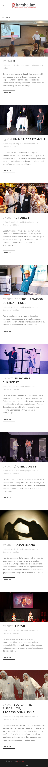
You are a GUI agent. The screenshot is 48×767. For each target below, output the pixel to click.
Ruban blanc (24, 545)
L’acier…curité (25, 466)
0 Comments (37, 65)
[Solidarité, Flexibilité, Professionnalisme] (24, 685)
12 (16, 310)
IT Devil (20, 626)
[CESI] (24, 39)
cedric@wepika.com (27, 144)
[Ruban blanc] (24, 525)
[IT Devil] (24, 607)
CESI (16, 61)
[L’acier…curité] (24, 447)
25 (16, 633)
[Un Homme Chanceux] (24, 359)
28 (16, 225)
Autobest (22, 217)
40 (16, 719)
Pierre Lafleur (25, 65)
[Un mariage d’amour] (24, 120)
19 (16, 389)
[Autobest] (24, 198)
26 (16, 473)
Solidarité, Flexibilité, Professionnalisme (18, 708)
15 (16, 552)
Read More (9, 92)
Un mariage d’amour (29, 139)
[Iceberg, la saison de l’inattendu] (24, 280)
